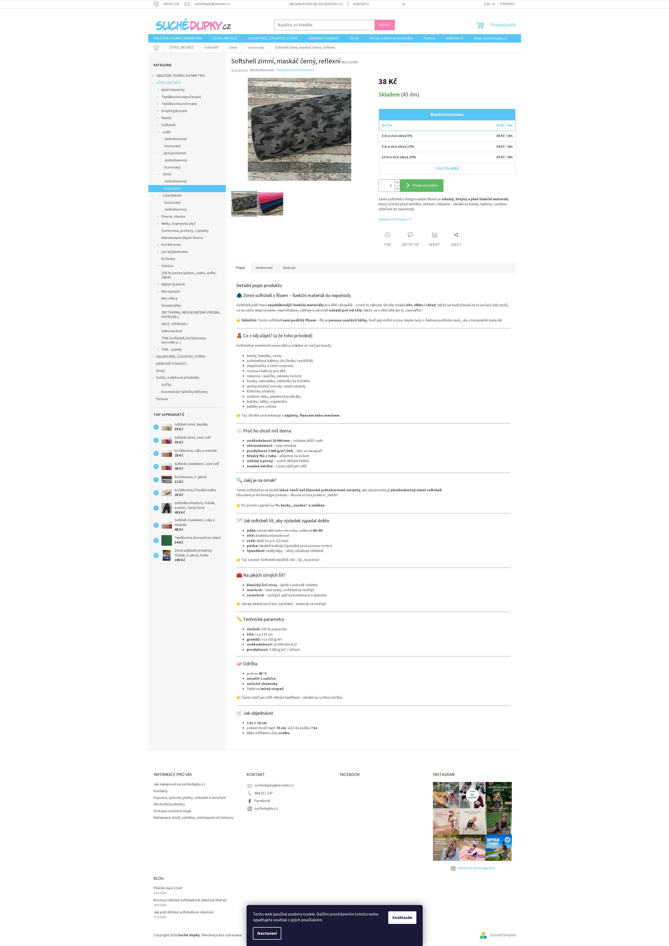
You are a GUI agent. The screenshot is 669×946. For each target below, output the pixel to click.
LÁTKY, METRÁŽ (168, 82)
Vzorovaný (172, 146)
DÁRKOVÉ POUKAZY (171, 363)
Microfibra (169, 298)
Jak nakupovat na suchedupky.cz (316, 4)
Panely (166, 118)
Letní (166, 132)
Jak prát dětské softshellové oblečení (183, 912)
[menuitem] (177, 38)
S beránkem (172, 195)
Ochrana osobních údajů (172, 811)
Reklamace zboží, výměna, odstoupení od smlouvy (193, 817)
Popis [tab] (240, 267)
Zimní (167, 174)
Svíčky (166, 384)
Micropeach (170, 291)
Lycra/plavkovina (174, 251)
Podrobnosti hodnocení (294, 70)
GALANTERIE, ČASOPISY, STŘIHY (181, 356)
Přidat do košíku (425, 185)
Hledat (385, 25)
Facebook (262, 801)
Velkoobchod (171, 331)
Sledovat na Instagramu (476, 868)
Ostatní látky (171, 305)
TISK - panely (171, 349)
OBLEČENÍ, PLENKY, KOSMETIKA (180, 75)
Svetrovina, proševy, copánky (185, 230)
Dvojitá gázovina (174, 111)
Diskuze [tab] (289, 267)
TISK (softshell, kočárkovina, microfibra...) (183, 340)
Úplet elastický (173, 90)
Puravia (162, 399)
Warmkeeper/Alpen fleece (182, 238)
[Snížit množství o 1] (397, 189)
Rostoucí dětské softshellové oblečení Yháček (190, 900)
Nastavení (267, 933)
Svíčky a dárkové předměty (178, 377)
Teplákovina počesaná (179, 103)
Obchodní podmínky (169, 804)
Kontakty (361, 4)
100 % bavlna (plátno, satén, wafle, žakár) (188, 275)
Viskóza (167, 266)
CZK (487, 4)
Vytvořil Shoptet (503, 935)
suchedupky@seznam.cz (274, 785)
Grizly (160, 371)
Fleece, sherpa (173, 216)
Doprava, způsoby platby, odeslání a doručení (190, 797)
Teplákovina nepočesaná (181, 97)
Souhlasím (402, 918)
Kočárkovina (171, 244)
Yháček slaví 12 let (168, 888)
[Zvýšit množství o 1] (397, 183)
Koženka (168, 259)
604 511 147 (263, 793)
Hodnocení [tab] (264, 267)
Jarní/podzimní (174, 153)
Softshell (168, 125)
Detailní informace (393, 219)
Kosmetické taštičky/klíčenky (184, 392)
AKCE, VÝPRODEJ (174, 324)
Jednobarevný (175, 139)
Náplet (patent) (173, 284)
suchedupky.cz (266, 808)
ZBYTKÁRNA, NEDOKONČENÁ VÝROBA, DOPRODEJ (190, 315)
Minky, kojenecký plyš (178, 223)
